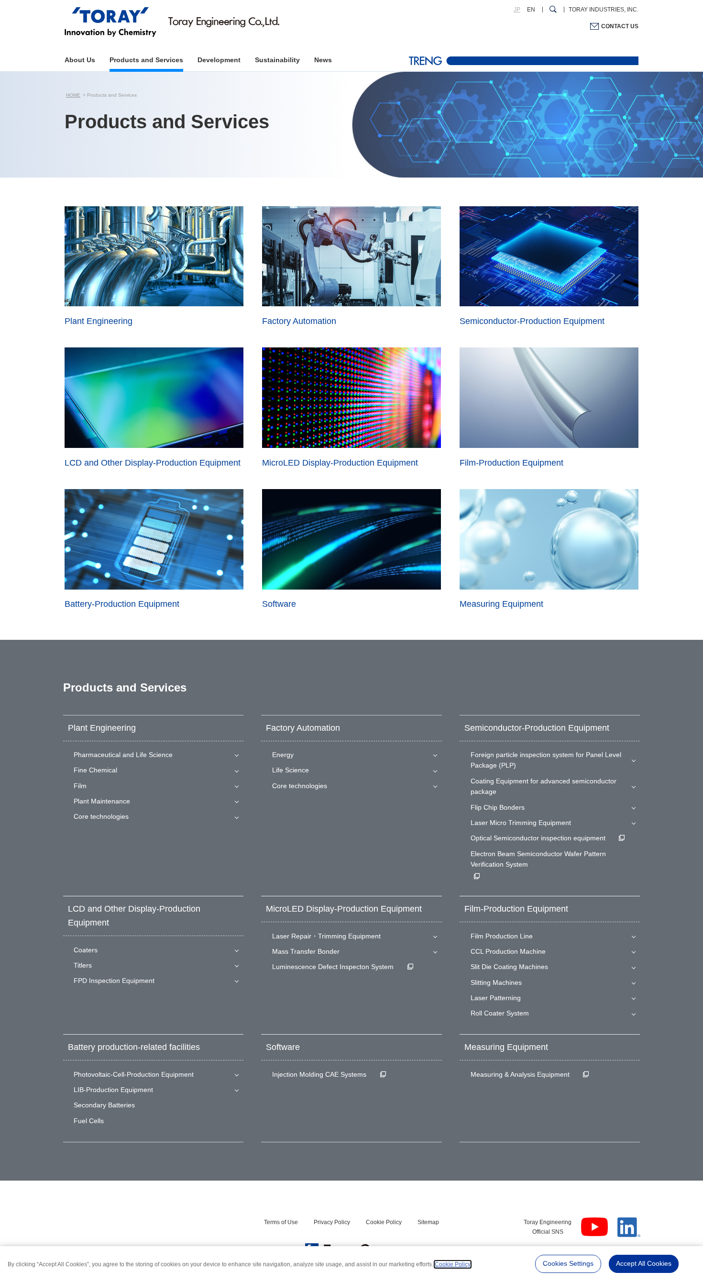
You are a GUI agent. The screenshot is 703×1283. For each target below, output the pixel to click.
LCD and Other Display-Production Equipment (134, 915)
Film (80, 786)
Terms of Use (281, 1222)
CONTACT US (619, 26)
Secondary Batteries (104, 1105)
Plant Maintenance (102, 801)
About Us (80, 60)
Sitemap (428, 1222)
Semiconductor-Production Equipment (536, 728)
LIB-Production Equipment (113, 1089)
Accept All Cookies (643, 1263)
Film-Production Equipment (516, 909)
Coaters (86, 950)
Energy (283, 755)
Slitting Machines (496, 982)
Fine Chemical (95, 770)
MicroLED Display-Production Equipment (344, 909)
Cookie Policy (384, 1222)
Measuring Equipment (506, 1047)
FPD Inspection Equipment (114, 980)
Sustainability (277, 60)
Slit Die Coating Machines (509, 967)
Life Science (290, 770)
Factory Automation (303, 728)
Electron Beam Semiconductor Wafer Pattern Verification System (538, 859)
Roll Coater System (500, 1013)
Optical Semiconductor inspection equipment (538, 838)
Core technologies (101, 816)
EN (531, 9)
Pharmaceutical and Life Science (123, 755)
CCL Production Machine (508, 951)
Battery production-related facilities (134, 1047)
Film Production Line (502, 936)
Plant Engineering (102, 728)
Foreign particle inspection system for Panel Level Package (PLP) (546, 760)
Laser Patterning (496, 998)
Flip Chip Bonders (498, 807)
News (323, 60)
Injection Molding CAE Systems (319, 1074)
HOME (73, 95)
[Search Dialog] (553, 9)
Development (219, 60)
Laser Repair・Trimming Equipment (326, 936)
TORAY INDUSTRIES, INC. (603, 9)
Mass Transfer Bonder (306, 951)
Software (283, 1047)
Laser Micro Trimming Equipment (521, 822)
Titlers (83, 965)
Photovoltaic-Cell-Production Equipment (134, 1074)
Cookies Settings (568, 1263)
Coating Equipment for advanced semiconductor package (543, 786)
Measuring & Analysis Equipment (520, 1074)
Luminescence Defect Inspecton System (333, 967)
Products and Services (146, 60)
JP (517, 9)
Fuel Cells (89, 1121)
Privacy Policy (332, 1222)
